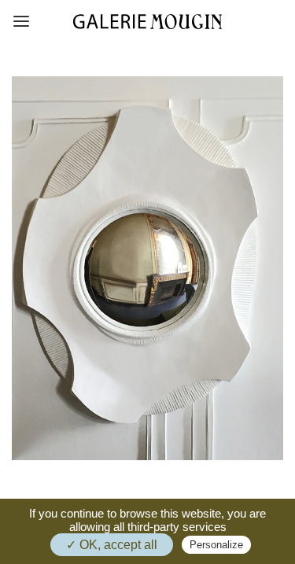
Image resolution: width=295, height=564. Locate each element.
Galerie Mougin (147, 21)
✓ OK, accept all (111, 544)
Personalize (216, 545)
